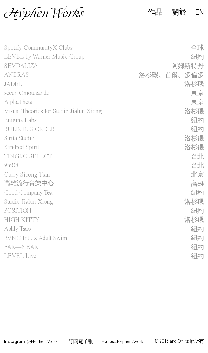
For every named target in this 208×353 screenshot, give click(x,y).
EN (199, 12)
